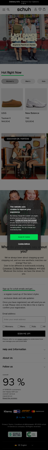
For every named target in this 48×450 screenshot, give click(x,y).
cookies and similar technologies (26, 220)
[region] (24, 225)
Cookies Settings (24, 244)
